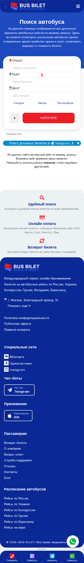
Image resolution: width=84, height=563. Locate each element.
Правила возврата (17, 330)
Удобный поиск (42, 204)
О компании (12, 448)
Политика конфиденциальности (26, 318)
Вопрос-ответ (13, 454)
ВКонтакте (16, 357)
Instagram (17, 370)
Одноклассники (20, 363)
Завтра (42, 103)
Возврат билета (42, 247)
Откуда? (17, 60)
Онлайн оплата (42, 223)
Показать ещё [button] (18, 306)
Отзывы (9, 466)
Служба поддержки (18, 460)
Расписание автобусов (25, 489)
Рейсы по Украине (17, 504)
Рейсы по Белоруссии (19, 510)
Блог (7, 478)
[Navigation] (78, 6)
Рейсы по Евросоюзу (19, 522)
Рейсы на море (14, 527)
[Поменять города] (42, 75)
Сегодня (19, 103)
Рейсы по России (16, 498)
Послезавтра (65, 103)
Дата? (16, 88)
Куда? (16, 74)
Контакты (10, 472)
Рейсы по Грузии (16, 516)
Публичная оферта (17, 324)
